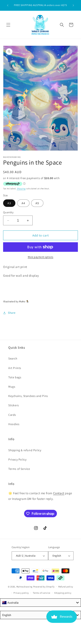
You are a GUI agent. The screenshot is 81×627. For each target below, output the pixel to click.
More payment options (40, 256)
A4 (23, 203)
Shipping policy (62, 592)
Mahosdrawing (24, 586)
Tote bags (14, 377)
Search (12, 358)
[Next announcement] (73, 5)
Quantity (8, 212)
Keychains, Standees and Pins (28, 396)
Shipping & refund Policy (24, 450)
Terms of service (41, 592)
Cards (12, 415)
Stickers (13, 405)
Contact (58, 493)
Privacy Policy (17, 459)
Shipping (21, 188)
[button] (8, 24)
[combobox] (40, 602)
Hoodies (13, 424)
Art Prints (14, 368)
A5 (37, 203)
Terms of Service (19, 469)
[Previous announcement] (7, 5)
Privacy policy (21, 592)
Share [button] (12, 313)
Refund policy (65, 586)
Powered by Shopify (44, 586)
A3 (9, 203)
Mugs (11, 386)
